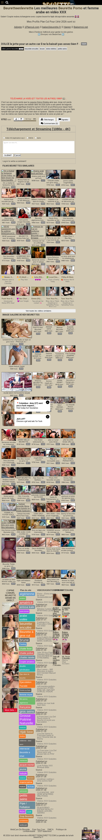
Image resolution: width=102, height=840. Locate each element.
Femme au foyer (25, 690)
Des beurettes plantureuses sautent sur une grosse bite (8, 257)
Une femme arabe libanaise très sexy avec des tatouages (8, 531)
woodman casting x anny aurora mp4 (45, 780)
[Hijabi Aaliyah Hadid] (16, 355)
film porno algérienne (24, 701)
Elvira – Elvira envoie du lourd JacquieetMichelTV (46, 595)
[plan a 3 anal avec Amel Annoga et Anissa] (53, 433)
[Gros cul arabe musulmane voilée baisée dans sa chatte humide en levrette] (23, 542)
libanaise (30, 778)
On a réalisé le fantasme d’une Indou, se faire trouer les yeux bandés (9, 184)
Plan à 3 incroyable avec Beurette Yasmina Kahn (53, 460)
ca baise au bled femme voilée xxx (9, 580)
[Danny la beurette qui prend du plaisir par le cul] (68, 507)
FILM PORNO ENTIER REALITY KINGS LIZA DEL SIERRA (45, 810)
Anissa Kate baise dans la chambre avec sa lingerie (53, 550)
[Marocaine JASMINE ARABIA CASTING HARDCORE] (8, 212)
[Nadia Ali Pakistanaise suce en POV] (53, 490)
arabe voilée (23, 617)
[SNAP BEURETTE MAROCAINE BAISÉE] (23, 472)
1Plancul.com (32, 27)
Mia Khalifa (30, 786)
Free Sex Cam (38, 829)
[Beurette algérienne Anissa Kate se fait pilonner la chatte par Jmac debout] (38, 212)
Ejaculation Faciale (25, 684)
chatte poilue (26, 653)
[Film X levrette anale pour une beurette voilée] (23, 490)
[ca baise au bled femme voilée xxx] (8, 574)
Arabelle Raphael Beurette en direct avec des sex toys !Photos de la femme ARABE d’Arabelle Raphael (70, 328)
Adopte (18, 27)
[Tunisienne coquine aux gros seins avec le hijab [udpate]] (59, 349)
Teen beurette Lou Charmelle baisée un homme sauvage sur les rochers (9, 462)
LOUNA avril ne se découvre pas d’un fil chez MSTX (68, 200)
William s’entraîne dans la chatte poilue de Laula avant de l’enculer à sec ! (38, 200)
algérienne (27, 594)
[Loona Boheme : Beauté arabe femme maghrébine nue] (53, 251)
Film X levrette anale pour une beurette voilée (23, 497)
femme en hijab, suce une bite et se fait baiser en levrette (68, 581)
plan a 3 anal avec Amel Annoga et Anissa (53, 441)
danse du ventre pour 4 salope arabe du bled (38, 261)
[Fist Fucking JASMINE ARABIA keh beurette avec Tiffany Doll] (70, 348)
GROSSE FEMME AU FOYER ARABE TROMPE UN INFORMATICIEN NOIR (38, 496)
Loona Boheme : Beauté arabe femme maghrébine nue (53, 258)
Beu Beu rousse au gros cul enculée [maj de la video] (23, 460)
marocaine (26, 782)
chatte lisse (26, 648)
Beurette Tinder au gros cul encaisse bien (9, 565)
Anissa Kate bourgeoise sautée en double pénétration (68, 479)
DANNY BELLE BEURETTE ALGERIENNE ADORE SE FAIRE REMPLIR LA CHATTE (23, 441)
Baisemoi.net (81, 27)
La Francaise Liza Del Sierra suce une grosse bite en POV (46, 752)
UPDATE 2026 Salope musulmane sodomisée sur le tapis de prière (68, 531)
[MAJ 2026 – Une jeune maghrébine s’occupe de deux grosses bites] (53, 507)
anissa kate (27, 607)
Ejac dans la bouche (24, 676)
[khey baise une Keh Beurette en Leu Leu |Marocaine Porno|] (53, 574)
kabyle (23, 773)
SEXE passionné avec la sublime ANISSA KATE (8, 237)
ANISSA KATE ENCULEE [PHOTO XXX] (49, 328)
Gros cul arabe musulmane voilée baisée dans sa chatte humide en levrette (23, 549)
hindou (22, 736)
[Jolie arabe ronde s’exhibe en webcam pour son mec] (23, 525)
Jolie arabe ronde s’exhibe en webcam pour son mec (24, 533)
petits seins (62, 49)
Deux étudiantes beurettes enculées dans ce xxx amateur (38, 549)
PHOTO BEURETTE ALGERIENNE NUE (37, 382)
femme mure (26, 694)
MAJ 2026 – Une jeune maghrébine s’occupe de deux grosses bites (53, 515)
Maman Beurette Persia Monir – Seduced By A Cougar (60, 328)
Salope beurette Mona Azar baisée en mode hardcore (23, 515)
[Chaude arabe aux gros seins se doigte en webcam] (53, 174)
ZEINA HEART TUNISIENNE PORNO (59, 381)
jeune (23, 769)
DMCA (30, 138)
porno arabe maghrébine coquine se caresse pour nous (68, 182)
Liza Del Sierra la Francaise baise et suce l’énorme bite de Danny (46, 736)
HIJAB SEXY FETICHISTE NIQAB (16, 393)
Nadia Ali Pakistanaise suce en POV (53, 498)
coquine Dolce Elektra (39, 102)
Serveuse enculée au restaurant (9, 443)
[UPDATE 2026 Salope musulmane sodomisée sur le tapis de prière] (68, 524)
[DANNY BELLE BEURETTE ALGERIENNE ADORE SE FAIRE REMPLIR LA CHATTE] (23, 433)
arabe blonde (24, 611)
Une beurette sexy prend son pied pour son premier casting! (68, 219)
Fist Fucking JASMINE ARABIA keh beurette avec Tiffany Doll (70, 354)
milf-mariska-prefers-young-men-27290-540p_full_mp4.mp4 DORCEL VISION (46, 689)
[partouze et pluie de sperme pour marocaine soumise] (68, 490)
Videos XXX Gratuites (46, 602)
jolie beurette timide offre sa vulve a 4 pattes (68, 441)
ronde (29, 812)
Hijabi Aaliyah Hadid (17, 366)
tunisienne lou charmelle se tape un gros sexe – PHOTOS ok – (17, 341)
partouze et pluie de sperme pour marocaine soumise (68, 497)
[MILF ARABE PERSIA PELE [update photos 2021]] (68, 452)
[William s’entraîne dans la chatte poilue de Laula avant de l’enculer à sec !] (38, 193)
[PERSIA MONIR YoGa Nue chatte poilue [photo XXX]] (37, 349)
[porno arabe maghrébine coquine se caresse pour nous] (68, 174)
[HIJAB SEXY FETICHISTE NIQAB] (16, 382)
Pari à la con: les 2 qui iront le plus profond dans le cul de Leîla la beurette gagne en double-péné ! (53, 239)
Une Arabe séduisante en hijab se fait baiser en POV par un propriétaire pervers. (38, 441)
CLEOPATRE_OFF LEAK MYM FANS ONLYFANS (45, 794)
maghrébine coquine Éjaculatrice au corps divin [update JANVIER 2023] (38, 459)
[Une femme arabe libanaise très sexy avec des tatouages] (8, 524)
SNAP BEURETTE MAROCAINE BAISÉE (23, 479)
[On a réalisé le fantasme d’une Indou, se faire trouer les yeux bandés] (8, 175)
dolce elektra (51, 49)
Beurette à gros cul (26, 633)
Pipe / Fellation (25, 805)
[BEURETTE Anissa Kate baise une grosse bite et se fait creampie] (23, 230)
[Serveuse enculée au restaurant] (8, 435)
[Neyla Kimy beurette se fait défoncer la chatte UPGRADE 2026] (53, 212)
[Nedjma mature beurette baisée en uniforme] (8, 472)
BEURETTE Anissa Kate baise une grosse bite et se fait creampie (23, 237)
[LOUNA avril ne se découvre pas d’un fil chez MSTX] (68, 193)
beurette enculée (31, 49)
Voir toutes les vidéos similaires (38, 311)
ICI (64, 99)
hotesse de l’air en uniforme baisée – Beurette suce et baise (38, 242)
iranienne (23, 760)
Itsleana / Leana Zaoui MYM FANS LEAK (47, 610)
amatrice (26, 603)
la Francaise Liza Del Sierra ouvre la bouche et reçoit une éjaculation (46, 719)
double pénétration (25, 668)
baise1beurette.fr (51, 27)
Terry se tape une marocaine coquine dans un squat (38, 531)
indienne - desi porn (25, 742)
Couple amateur (27, 661)
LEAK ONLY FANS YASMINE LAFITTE (38, 515)
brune (42, 49)
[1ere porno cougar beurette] (23, 213)
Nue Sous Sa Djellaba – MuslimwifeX (38, 479)
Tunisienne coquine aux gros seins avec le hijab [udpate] (60, 355)
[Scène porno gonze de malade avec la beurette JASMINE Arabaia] (8, 490)
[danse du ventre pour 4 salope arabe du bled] (38, 252)
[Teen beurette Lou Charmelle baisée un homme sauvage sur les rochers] (8, 453)
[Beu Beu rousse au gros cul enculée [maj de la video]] (23, 452)
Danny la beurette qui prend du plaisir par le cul (68, 515)
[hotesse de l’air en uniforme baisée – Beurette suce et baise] (38, 232)
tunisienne (24, 821)
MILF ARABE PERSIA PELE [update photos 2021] (68, 460)
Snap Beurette (26, 816)
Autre (39, 138)
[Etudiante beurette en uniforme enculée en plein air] (38, 574)
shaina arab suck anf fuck (38, 177)
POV (22, 811)
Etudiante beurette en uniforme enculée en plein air (38, 581)
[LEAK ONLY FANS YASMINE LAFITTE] (38, 507)
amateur (22, 598)
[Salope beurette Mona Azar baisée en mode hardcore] (23, 507)
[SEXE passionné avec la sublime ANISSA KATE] (8, 230)
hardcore (23, 727)
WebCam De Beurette (20, 829)
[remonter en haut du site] (95, 833)
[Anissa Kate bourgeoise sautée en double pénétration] (68, 472)
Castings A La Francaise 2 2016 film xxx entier (46, 624)
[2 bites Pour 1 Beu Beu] (68, 230)
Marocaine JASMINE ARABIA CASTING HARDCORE (9, 219)
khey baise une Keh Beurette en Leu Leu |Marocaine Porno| (53, 580)
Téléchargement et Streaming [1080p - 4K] (38, 129)
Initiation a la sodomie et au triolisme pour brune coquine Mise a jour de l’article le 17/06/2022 (53, 200)
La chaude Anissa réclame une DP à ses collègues (70, 406)
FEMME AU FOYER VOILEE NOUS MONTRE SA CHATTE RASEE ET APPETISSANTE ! (9, 514)
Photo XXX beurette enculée (53, 479)
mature (22, 787)
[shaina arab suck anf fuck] (38, 172)
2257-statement (44, 831)
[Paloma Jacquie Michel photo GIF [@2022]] (49, 348)
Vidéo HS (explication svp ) (15, 138)
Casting (23, 644)
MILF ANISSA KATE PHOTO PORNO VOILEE (59, 406)
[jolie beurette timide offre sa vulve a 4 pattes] (68, 433)
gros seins (27, 711)
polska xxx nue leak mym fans (45, 704)
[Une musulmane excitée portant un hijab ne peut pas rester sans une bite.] (68, 542)
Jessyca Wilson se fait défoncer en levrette (23, 199)
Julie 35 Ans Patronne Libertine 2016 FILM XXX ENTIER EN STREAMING (46, 655)
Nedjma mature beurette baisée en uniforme (8, 481)
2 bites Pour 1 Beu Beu (68, 237)
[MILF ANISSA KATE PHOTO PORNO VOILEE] (59, 400)
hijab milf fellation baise (23, 581)
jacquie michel (27, 764)
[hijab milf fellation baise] (23, 574)
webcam (23, 825)
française (25, 707)
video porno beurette (12, 49)
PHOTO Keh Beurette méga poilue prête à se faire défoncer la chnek (37, 328)
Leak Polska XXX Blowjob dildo (45, 766)
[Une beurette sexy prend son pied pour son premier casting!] (68, 212)
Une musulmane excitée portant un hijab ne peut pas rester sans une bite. (68, 549)
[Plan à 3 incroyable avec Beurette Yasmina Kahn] (53, 452)
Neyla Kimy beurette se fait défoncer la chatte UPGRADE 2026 (53, 219)
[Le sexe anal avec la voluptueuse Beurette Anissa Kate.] (68, 250)
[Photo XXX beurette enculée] (53, 472)
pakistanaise (23, 791)
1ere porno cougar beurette (23, 221)
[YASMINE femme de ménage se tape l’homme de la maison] (53, 524)
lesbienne (22, 778)
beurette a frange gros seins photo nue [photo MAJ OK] (70, 381)
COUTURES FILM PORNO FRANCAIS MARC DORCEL (46, 639)
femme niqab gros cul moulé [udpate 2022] (49, 382)
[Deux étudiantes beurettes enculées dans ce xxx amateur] (38, 542)
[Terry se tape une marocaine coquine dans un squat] (38, 524)
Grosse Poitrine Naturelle (26, 719)
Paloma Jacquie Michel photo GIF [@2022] (49, 354)
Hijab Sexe (26, 731)
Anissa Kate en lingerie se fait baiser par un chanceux (23, 181)
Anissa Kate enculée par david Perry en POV (9, 200)
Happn (67, 27)
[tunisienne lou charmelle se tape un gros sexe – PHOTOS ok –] (16, 328)
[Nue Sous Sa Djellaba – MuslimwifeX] (38, 472)
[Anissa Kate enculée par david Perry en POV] (8, 193)
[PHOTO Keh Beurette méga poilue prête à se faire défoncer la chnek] (37, 322)
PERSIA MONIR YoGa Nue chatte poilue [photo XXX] (38, 355)
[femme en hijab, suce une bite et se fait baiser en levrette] (68, 574)
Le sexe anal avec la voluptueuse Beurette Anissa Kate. (68, 257)
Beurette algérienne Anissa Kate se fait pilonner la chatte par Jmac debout (38, 219)
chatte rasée (27, 657)
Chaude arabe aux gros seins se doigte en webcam (53, 182)
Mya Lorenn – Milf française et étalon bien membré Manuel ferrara (46, 672)
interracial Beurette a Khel (25, 752)
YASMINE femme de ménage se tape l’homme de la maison (53, 531)
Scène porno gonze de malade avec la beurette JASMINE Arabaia (9, 497)
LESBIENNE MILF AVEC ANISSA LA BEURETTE (23, 257)
